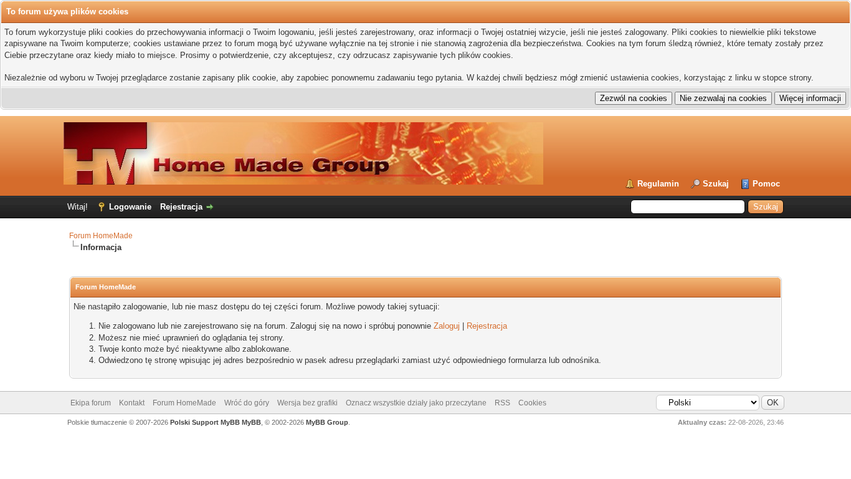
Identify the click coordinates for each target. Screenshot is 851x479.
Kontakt (132, 403)
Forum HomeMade (101, 235)
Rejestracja (181, 206)
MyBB (251, 422)
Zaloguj (447, 326)
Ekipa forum (90, 403)
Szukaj (716, 183)
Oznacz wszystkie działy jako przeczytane (416, 403)
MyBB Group (327, 422)
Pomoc (766, 183)
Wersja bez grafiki (307, 403)
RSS (502, 403)
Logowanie (130, 206)
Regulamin (658, 183)
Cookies (532, 403)
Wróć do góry (246, 403)
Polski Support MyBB (205, 422)
